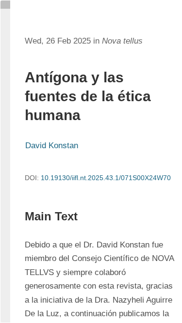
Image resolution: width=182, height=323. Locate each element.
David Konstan (51, 145)
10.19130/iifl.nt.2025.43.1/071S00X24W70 (106, 178)
